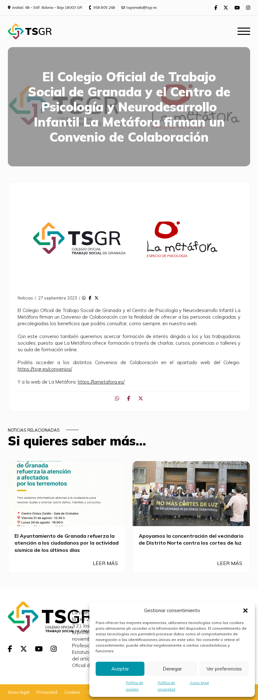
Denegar (172, 669)
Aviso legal (199, 682)
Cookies (72, 692)
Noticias (25, 297)
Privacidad (46, 692)
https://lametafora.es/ (101, 382)
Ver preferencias (224, 669)
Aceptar (120, 669)
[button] (245, 610)
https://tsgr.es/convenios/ (45, 369)
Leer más (106, 563)
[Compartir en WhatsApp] (84, 298)
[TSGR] (30, 31)
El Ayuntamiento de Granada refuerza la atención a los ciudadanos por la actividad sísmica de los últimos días (66, 543)
